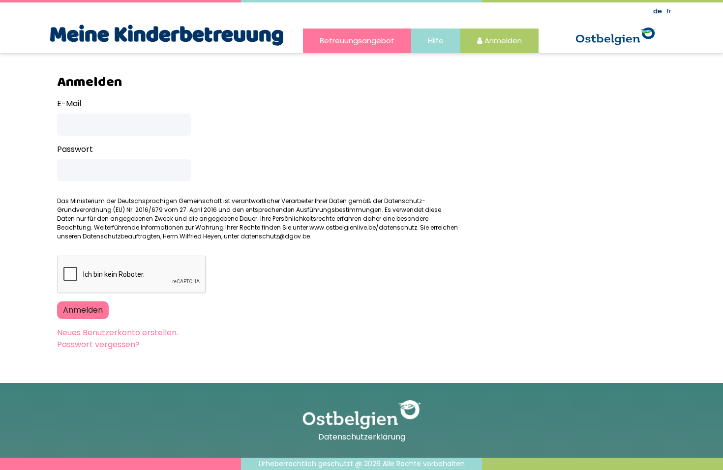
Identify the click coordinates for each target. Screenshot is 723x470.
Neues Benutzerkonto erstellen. (117, 332)
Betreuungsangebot (357, 40)
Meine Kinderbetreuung (166, 35)
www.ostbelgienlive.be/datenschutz (363, 227)
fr (669, 11)
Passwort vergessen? (98, 344)
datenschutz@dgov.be (275, 236)
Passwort (75, 149)
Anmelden (502, 40)
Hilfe (436, 40)
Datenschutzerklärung (361, 436)
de (657, 11)
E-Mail (69, 103)
